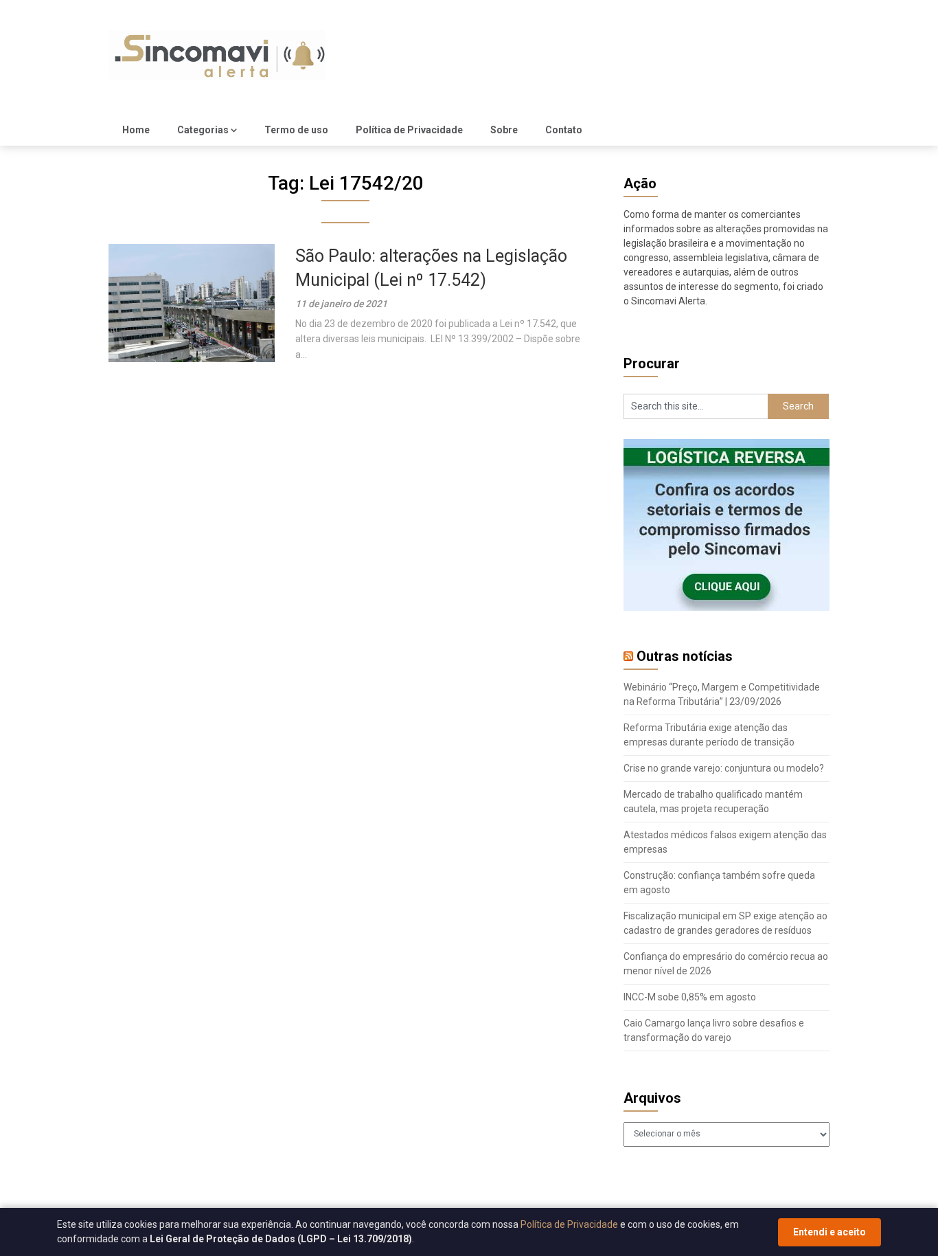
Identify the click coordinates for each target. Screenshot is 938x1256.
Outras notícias (685, 656)
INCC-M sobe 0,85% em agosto (690, 996)
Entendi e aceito (829, 1231)
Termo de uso (296, 129)
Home (136, 129)
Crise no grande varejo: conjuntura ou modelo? (724, 768)
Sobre (504, 129)
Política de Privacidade (409, 129)
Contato (563, 129)
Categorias (203, 129)
